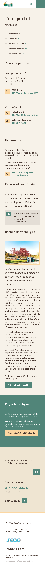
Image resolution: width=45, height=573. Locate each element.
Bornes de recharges (16, 48)
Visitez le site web (18, 385)
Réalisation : (19, 561)
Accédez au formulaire (21, 433)
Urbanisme (12, 38)
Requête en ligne (15, 53)
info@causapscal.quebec (16, 492)
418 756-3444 (19, 115)
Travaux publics (14, 33)
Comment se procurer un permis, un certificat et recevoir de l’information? (25, 218)
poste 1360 (32, 115)
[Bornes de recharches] (22, 252)
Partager (13, 549)
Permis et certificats (16, 43)
